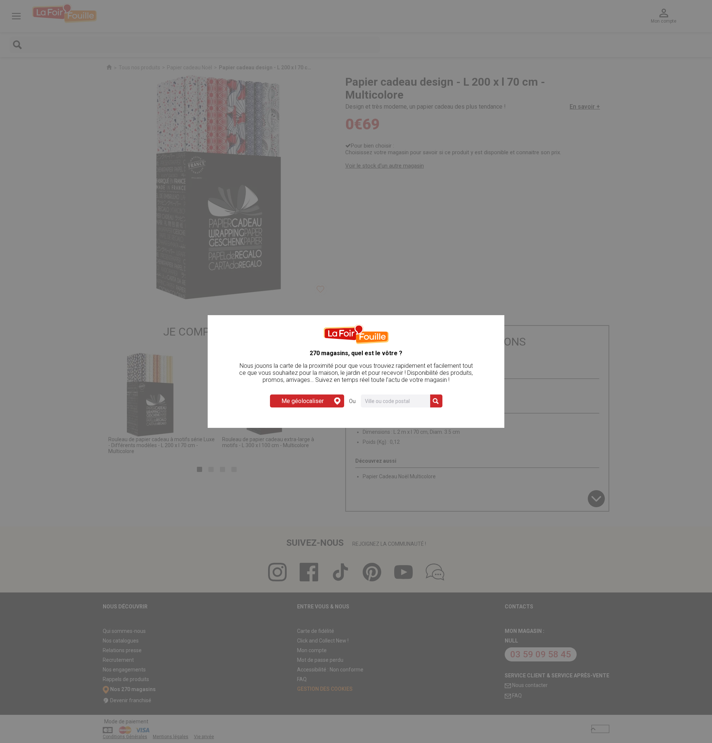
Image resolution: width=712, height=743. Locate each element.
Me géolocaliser (302, 400)
